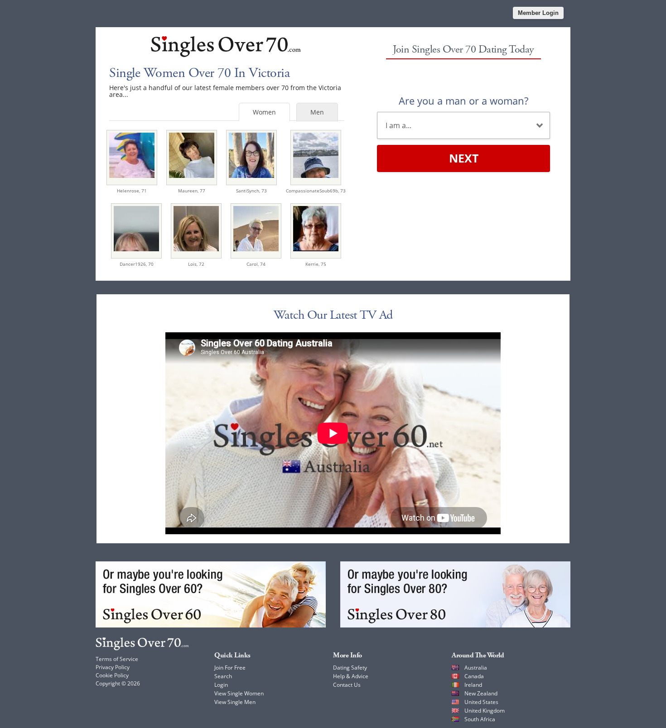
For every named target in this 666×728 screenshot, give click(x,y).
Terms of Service (117, 659)
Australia (475, 667)
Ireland (473, 685)
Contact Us (347, 685)
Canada (474, 676)
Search (223, 676)
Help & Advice (350, 676)
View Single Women (239, 693)
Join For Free (230, 667)
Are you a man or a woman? (463, 100)
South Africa (479, 719)
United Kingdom (484, 710)
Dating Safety (350, 667)
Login (221, 685)
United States (481, 702)
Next (463, 158)
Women (264, 112)
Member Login (538, 13)
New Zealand (480, 693)
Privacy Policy (113, 667)
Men (317, 112)
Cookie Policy (112, 675)
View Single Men (235, 702)
